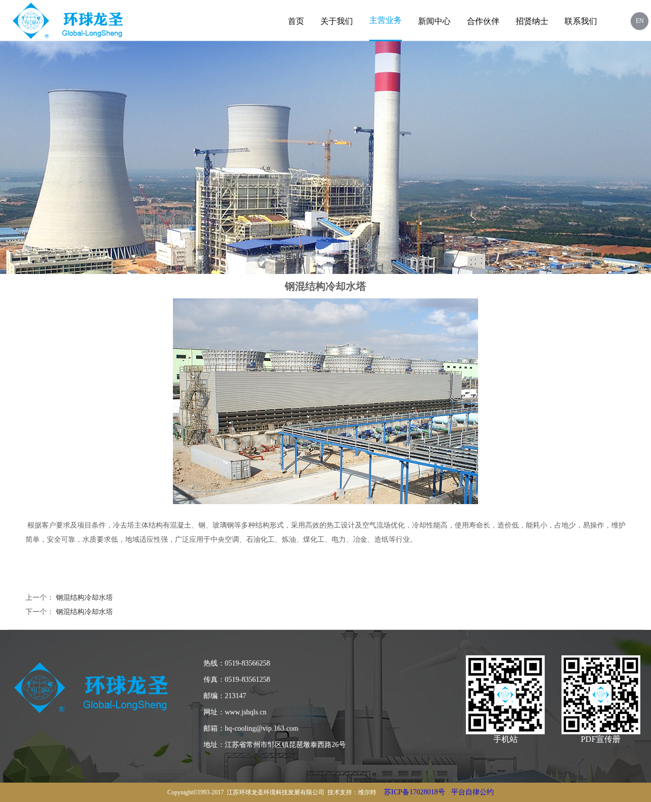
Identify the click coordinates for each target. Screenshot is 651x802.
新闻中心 (434, 21)
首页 (296, 21)
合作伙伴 (483, 21)
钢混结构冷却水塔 (84, 597)
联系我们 (581, 21)
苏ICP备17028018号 (414, 792)
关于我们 (336, 21)
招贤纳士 (532, 21)
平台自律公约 (472, 792)
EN (640, 20)
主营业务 (385, 20)
